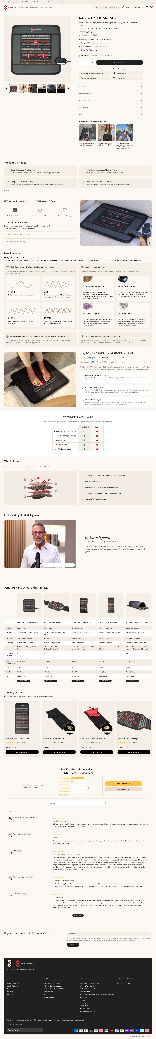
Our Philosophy (49, 997)
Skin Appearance (13, 983)
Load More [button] (78, 915)
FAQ (81, 114)
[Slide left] (6, 88)
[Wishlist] (147, 7)
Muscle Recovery (13, 986)
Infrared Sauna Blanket (54, 738)
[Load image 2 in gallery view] (23, 88)
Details (82, 86)
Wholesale (84, 997)
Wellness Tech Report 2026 (53, 989)
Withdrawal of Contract (88, 1011)
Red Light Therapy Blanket (93, 738)
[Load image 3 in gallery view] (51, 88)
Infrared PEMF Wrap (127, 738)
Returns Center (85, 1008)
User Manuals (48, 992)
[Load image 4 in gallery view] (61, 88)
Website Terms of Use (87, 986)
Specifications (85, 93)
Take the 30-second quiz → (107, 7)
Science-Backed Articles (52, 986)
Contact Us (84, 1006)
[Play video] (87, 132)
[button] (24, 7)
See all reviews (63, 795)
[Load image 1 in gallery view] (13, 88)
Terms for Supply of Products (90, 983)
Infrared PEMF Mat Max (17, 738)
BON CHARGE (136, 1036)
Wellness (10, 992)
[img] (100, 818)
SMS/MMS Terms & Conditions (90, 989)
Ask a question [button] (123, 789)
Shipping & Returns (86, 1003)
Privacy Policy (116, 940)
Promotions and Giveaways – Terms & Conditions (97, 994)
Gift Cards (10, 994)
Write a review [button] (123, 783)
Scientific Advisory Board (52, 983)
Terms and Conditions (128, 940)
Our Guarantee (85, 107)
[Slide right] (68, 88)
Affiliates (83, 1000)
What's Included (85, 100)
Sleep (9, 989)
